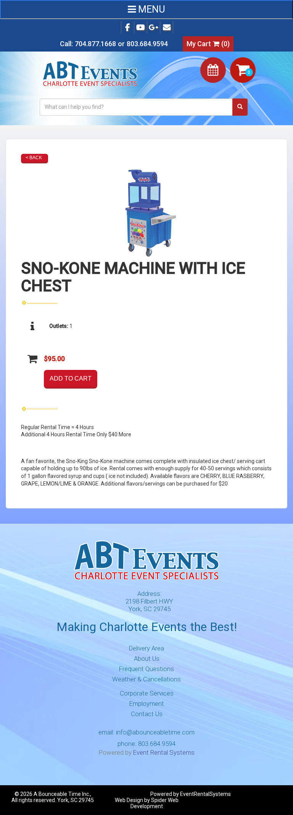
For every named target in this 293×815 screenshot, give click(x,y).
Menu (150, 9)
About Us (146, 658)
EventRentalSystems (205, 794)
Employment (146, 703)
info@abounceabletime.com (155, 732)
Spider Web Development (154, 803)
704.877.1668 (95, 44)
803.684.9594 (147, 44)
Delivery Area (146, 648)
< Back (34, 157)
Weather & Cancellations (146, 679)
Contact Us (147, 714)
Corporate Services (147, 693)
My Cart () (208, 44)
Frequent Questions (146, 669)
